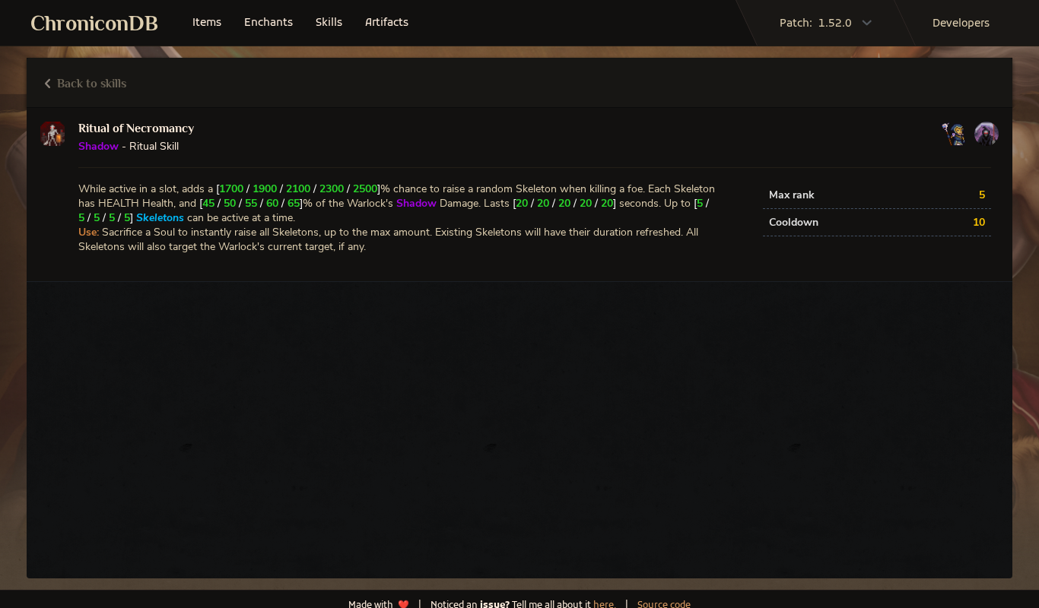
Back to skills (90, 83)
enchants (268, 23)
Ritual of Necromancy (136, 128)
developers (961, 24)
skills (329, 23)
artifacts (386, 23)
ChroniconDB (94, 23)
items (206, 23)
